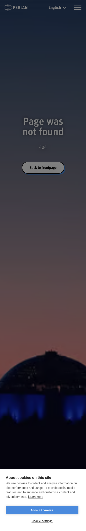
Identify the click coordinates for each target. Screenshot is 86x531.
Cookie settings (42, 521)
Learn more (35, 496)
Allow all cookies (42, 510)
